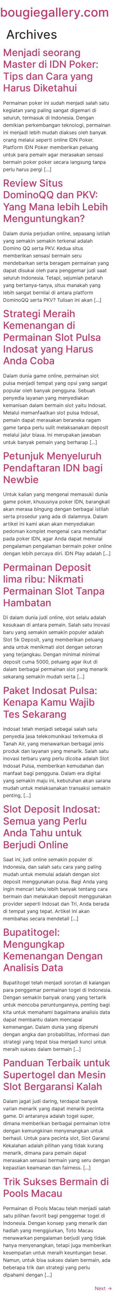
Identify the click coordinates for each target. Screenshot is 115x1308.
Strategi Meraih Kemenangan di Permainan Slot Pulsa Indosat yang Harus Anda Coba (52, 337)
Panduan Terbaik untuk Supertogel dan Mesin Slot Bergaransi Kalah (56, 1074)
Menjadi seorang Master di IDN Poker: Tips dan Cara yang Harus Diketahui (50, 70)
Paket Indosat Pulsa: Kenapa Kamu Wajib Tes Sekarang (50, 702)
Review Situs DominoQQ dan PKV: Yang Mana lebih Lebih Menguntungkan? (55, 200)
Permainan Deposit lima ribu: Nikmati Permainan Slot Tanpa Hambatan (54, 585)
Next (103, 1288)
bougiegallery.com (54, 12)
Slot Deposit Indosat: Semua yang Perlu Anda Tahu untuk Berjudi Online (51, 826)
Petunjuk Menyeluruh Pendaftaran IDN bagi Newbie (53, 468)
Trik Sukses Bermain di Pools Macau (56, 1187)
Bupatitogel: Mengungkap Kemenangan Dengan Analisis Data (53, 950)
